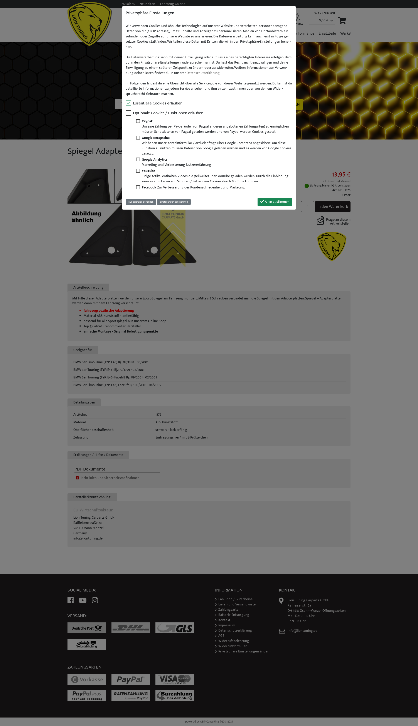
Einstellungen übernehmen (174, 202)
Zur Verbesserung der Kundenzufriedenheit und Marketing (193, 187)
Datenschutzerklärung (203, 73)
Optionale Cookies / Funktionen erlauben (168, 113)
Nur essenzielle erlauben (140, 202)
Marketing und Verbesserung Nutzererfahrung (176, 162)
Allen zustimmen (277, 202)
